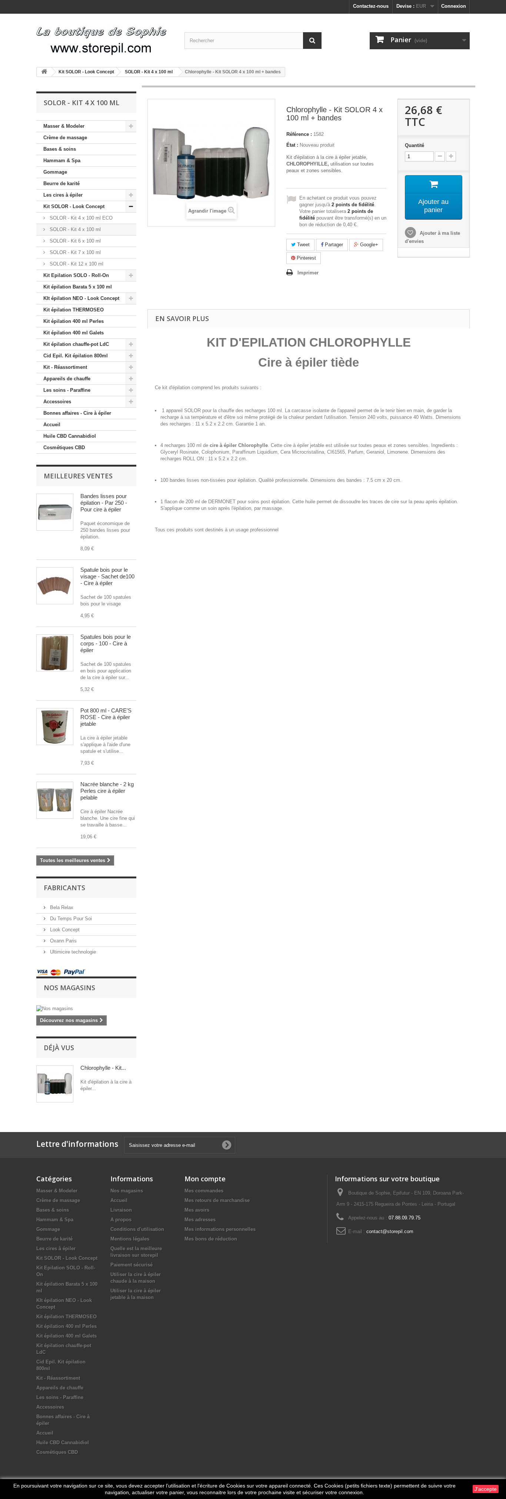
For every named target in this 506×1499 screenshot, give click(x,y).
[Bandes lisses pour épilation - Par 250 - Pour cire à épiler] (54, 512)
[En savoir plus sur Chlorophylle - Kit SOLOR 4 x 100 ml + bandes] (54, 1083)
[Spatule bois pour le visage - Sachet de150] (54, 585)
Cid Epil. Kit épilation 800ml (75, 355)
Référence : (299, 134)
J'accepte (486, 1489)
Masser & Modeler (63, 126)
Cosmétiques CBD (64, 447)
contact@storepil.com (389, 1231)
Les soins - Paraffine (66, 390)
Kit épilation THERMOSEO (73, 310)
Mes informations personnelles (220, 1229)
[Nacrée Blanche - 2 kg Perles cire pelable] (54, 800)
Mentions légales (129, 1239)
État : (292, 145)
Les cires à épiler (63, 195)
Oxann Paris (63, 941)
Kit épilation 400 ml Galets (73, 332)
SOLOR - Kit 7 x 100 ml (74, 252)
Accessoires (57, 401)
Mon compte (205, 1178)
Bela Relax (61, 907)
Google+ (368, 244)
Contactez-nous (371, 6)
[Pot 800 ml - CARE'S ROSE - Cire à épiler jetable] (54, 726)
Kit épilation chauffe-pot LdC (76, 344)
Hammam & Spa (61, 160)
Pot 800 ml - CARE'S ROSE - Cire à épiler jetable (106, 717)
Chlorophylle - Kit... (103, 1068)
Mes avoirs (196, 1210)
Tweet (303, 244)
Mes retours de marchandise (217, 1200)
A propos (121, 1219)
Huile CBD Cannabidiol (69, 436)
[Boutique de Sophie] (104, 37)
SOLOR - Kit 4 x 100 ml (74, 229)
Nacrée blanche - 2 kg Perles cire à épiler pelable (107, 791)
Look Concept (64, 929)
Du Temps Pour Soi (70, 918)
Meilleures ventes (78, 475)
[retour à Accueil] (44, 72)
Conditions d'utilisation (137, 1229)
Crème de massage (65, 137)
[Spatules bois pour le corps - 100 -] (54, 652)
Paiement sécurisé (131, 1265)
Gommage (55, 172)
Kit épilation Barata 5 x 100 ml (77, 287)
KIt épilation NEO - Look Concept (81, 298)
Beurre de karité (61, 183)
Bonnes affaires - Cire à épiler (77, 413)
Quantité (414, 145)
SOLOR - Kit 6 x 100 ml (74, 241)
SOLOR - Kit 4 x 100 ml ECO (80, 218)
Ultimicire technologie (72, 952)
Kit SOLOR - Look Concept (73, 206)
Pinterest (305, 258)
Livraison (121, 1210)
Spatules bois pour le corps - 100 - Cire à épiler (105, 643)
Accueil (51, 424)
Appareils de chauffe (66, 378)
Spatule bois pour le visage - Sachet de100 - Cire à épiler (107, 576)
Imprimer (308, 273)
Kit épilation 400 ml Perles (73, 321)
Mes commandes (203, 1190)
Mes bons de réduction (210, 1239)
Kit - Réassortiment (65, 367)
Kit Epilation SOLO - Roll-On (76, 275)
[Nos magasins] (86, 1008)
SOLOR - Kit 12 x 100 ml (75, 264)
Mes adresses (200, 1219)
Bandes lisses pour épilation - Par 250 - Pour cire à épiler (103, 503)
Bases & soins (59, 149)
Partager (333, 244)
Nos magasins (69, 987)
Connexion (453, 6)
